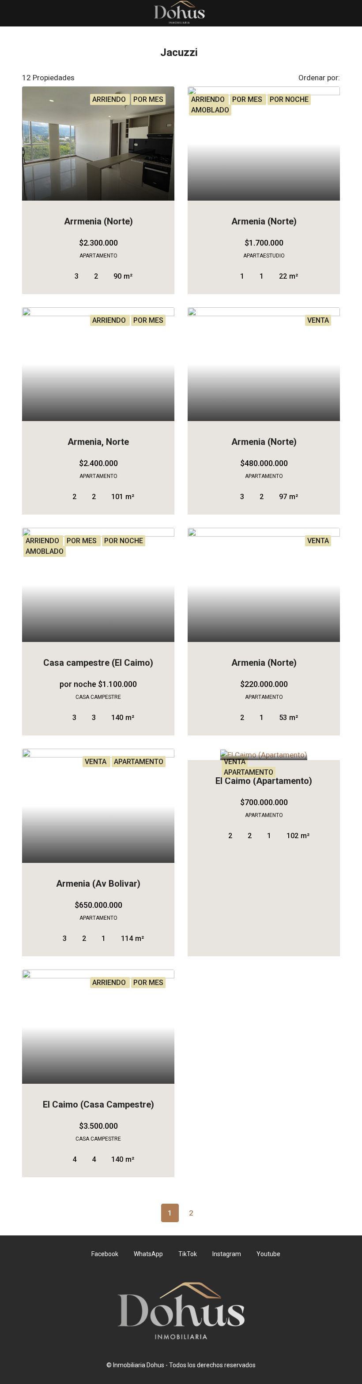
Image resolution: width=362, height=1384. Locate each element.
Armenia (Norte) (264, 221)
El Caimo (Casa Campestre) (98, 1104)
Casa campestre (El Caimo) (98, 662)
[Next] (212, 1212)
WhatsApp (148, 1253)
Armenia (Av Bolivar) (98, 883)
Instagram (226, 1253)
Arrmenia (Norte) (98, 221)
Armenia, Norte (98, 441)
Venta (234, 761)
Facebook (105, 1253)
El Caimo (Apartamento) (263, 781)
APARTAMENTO (248, 772)
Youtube (267, 1253)
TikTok (187, 1253)
